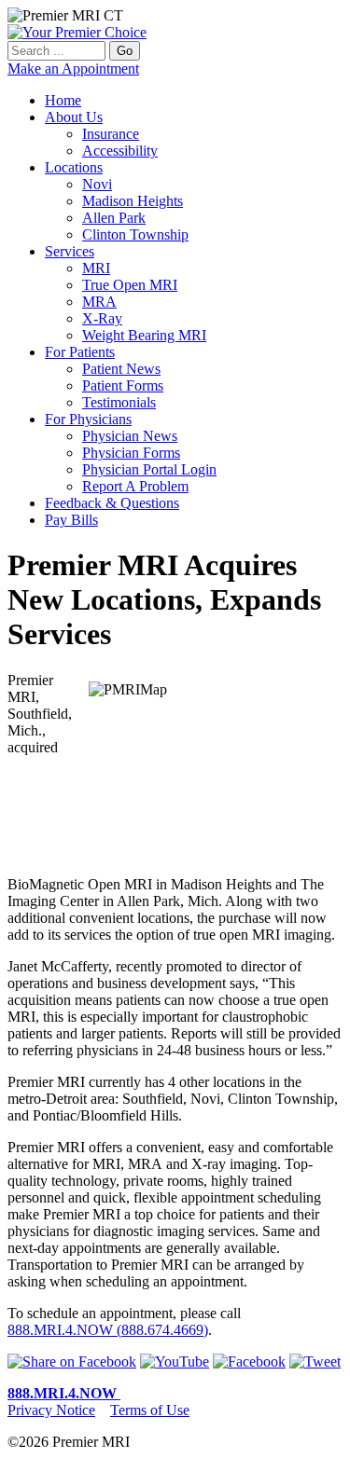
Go (125, 51)
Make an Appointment (73, 68)
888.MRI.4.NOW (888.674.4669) (107, 1330)
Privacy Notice (51, 1410)
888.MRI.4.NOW (63, 1393)
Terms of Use (149, 1410)
